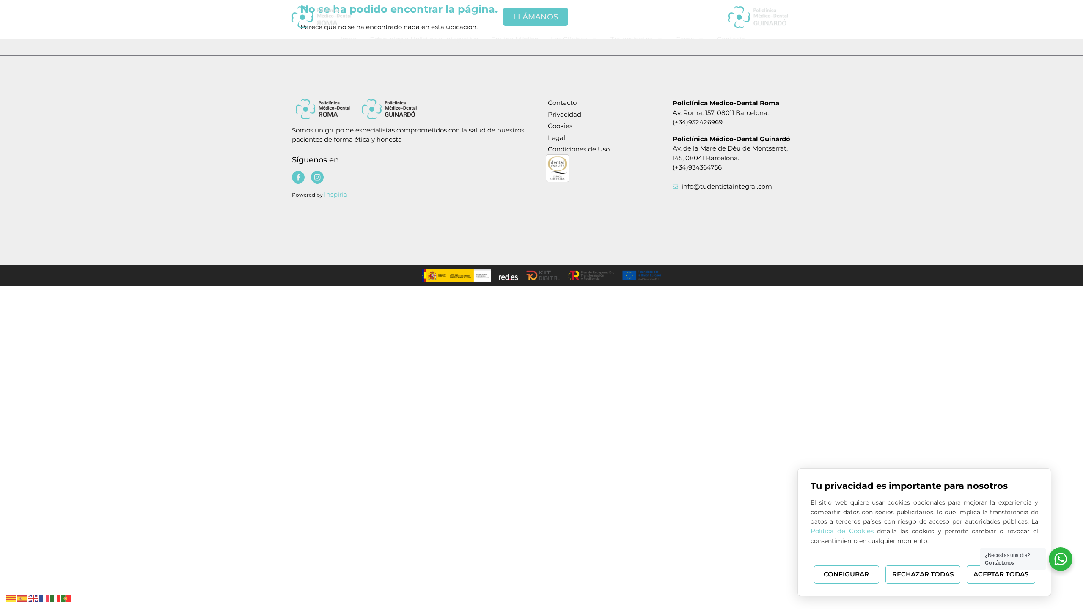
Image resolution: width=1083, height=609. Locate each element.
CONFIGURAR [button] (846, 574)
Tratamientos (631, 39)
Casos (685, 39)
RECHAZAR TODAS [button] (923, 574)
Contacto (731, 39)
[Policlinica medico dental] (334, 17)
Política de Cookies (842, 531)
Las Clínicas (569, 39)
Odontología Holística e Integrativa (423, 39)
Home (347, 39)
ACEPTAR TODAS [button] (1000, 574)
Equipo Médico (514, 39)
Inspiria (335, 194)
